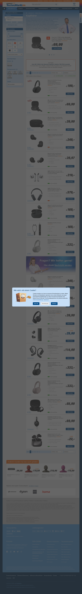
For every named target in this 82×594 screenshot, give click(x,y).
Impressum (46, 299)
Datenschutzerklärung (38, 299)
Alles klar (36, 303)
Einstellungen (45, 303)
